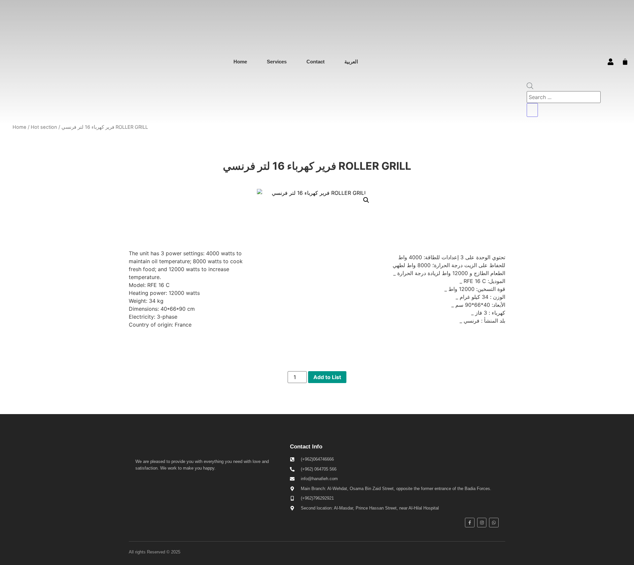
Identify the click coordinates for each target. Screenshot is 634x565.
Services (277, 61)
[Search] (532, 110)
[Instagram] (482, 522)
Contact (315, 61)
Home (240, 61)
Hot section (44, 127)
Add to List (327, 377)
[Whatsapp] (494, 522)
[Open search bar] (530, 87)
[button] (366, 200)
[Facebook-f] (470, 522)
